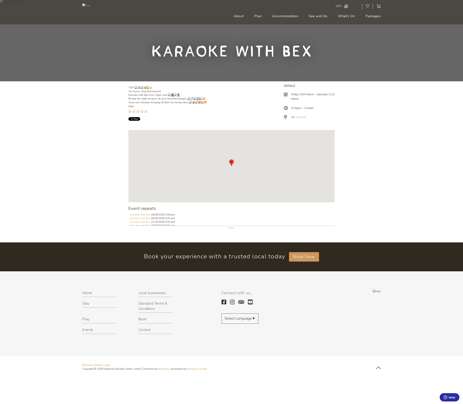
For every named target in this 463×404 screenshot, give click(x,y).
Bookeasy (163, 369)
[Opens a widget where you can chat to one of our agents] (449, 397)
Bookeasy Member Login (96, 365)
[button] (231, 162)
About (239, 16)
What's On (346, 16)
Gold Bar (300, 117)
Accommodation (285, 16)
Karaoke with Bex (140, 214)
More (231, 227)
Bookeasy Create (197, 369)
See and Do (318, 16)
